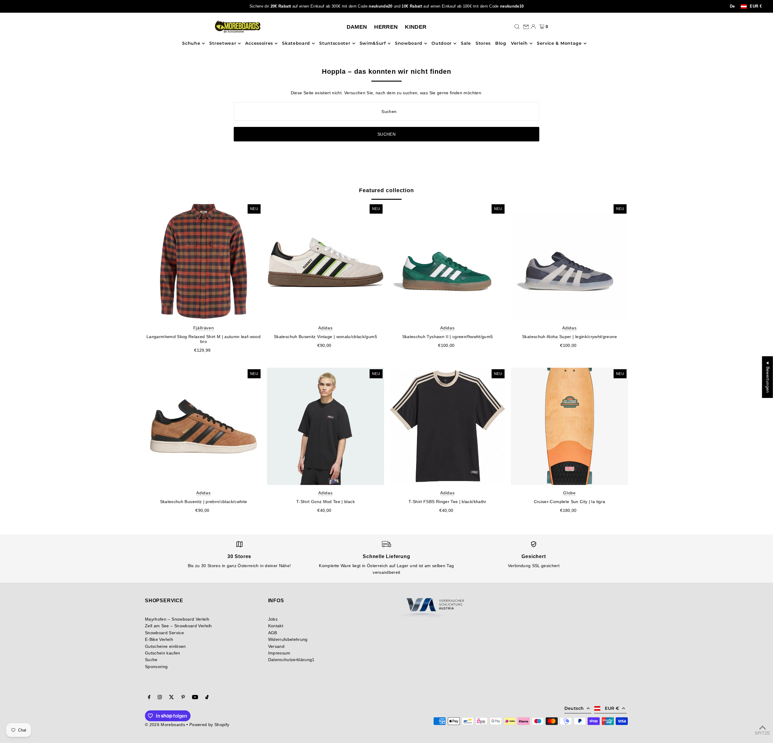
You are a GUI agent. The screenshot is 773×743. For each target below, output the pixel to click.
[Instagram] (160, 697)
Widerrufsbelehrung (288, 639)
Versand (276, 646)
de (732, 6)
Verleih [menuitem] (519, 43)
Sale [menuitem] (466, 43)
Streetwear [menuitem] (222, 43)
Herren (386, 27)
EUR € (756, 6)
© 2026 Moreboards (165, 724)
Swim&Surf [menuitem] (373, 43)
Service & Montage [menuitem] (559, 43)
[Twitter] (171, 697)
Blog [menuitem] (500, 43)
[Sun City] (569, 426)
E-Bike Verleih (159, 639)
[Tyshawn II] (447, 261)
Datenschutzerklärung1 (291, 659)
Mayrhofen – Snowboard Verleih (177, 619)
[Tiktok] (207, 697)
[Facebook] (149, 697)
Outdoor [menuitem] (441, 43)
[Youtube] (195, 697)
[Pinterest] (183, 697)
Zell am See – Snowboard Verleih (178, 625)
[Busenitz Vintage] (325, 261)
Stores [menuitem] (483, 43)
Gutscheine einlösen (165, 646)
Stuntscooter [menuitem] (334, 43)
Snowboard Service (164, 632)
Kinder (415, 27)
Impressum (279, 653)
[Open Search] (517, 26)
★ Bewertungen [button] (767, 377)
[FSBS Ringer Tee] (447, 426)
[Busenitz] (203, 426)
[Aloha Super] (569, 261)
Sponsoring (156, 666)
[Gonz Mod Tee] (325, 426)
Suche (151, 659)
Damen (357, 27)
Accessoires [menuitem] (259, 43)
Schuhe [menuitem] (191, 43)
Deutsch (574, 708)
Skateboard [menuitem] (296, 43)
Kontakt (275, 625)
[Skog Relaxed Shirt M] (203, 261)
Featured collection (386, 190)
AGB (272, 632)
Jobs (272, 619)
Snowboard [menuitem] (408, 43)
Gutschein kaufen (162, 653)
